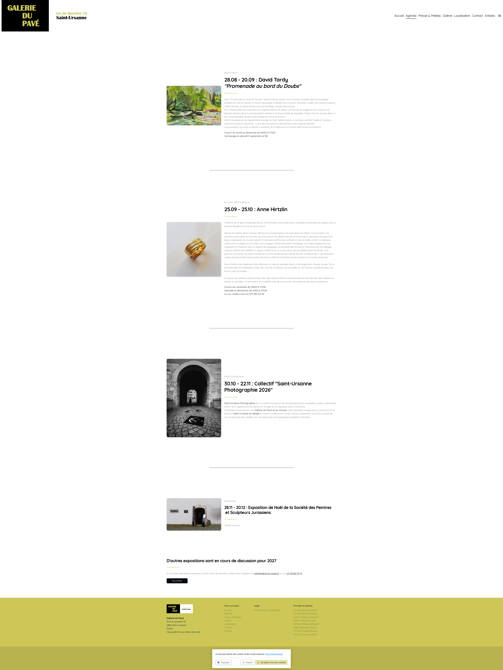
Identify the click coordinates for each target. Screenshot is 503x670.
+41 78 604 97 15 (294, 573)
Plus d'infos (177, 581)
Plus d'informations (274, 654)
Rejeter (249, 662)
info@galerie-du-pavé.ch (266, 573)
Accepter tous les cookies (273, 662)
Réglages (225, 662)
